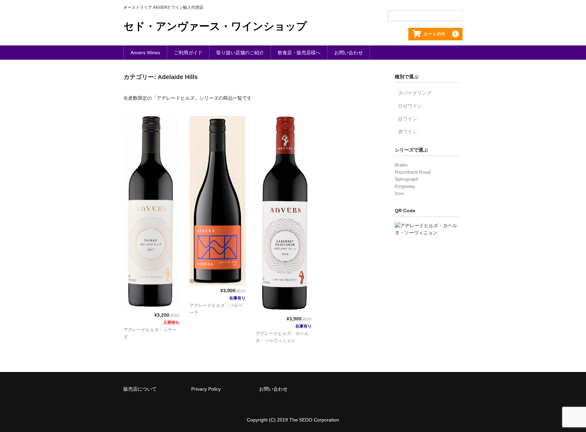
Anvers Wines (145, 52)
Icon (399, 193)
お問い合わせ (348, 52)
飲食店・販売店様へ (299, 52)
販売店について (140, 389)
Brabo (401, 165)
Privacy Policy (206, 389)
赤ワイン (407, 131)
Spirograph (406, 179)
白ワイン (407, 118)
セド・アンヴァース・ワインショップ (215, 26)
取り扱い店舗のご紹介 (240, 52)
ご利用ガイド (188, 52)
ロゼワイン (410, 106)
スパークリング (414, 93)
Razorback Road (413, 172)
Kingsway (405, 186)
